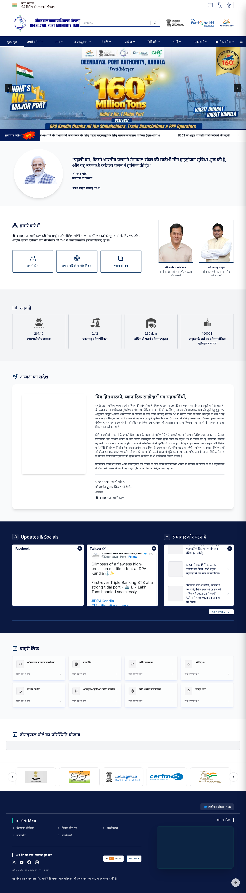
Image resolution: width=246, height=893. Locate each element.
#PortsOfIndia (133, 597)
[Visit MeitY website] (34, 776)
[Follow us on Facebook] (29, 862)
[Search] (155, 22)
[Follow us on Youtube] (21, 862)
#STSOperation (105, 597)
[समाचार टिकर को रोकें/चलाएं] (154, 548)
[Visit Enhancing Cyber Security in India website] (165, 776)
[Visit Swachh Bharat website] (78, 776)
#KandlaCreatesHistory (112, 602)
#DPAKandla (102, 588)
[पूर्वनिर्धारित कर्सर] (235, 882)
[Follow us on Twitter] (14, 862)
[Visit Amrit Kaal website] (209, 776)
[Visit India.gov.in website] (121, 776)
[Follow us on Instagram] (37, 862)
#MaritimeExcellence (110, 593)
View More (218, 611)
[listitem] (38, 668)
